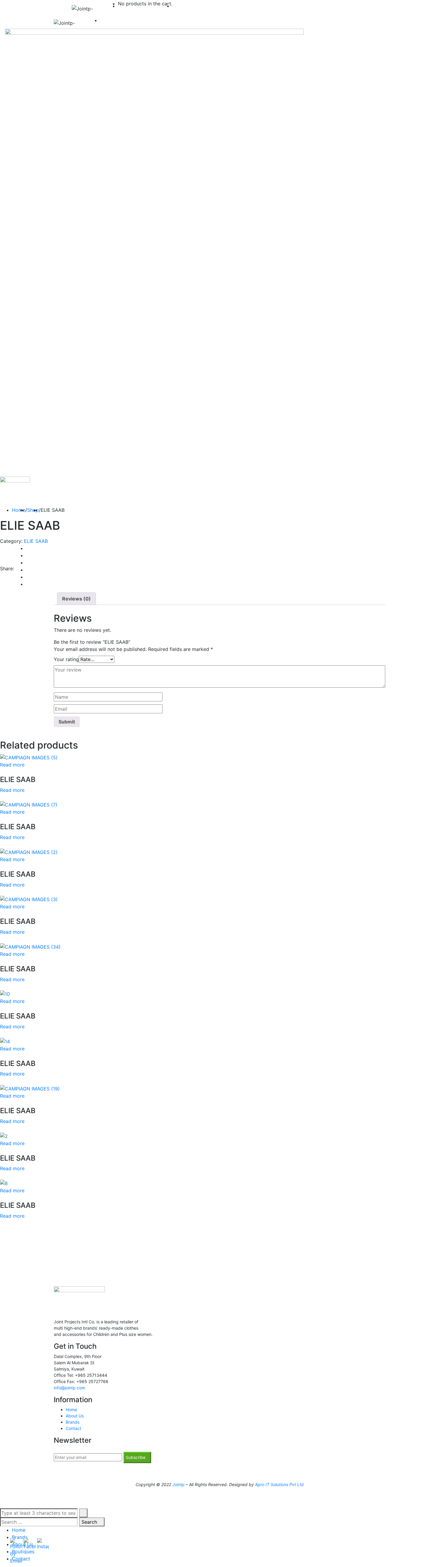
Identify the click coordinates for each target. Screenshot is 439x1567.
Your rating (66, 659)
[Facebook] (28, 548)
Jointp (178, 1484)
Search (90, 1522)
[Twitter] (28, 555)
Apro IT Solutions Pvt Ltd (279, 1484)
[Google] (28, 563)
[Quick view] (2, 772)
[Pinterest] (28, 584)
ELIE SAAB (36, 541)
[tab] (76, 598)
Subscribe (135, 1457)
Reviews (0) (76, 599)
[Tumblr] (28, 577)
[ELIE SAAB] (29, 757)
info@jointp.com (69, 1387)
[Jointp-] (89, 8)
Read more (12, 765)
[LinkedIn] (28, 570)
